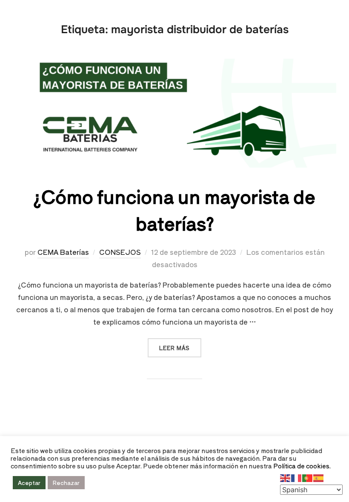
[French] (296, 477)
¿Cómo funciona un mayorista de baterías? (174, 209)
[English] (285, 477)
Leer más (180, 344)
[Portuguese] (307, 477)
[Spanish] (318, 477)
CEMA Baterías (63, 252)
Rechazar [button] (66, 483)
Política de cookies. (302, 465)
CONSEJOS (120, 252)
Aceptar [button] (29, 483)
